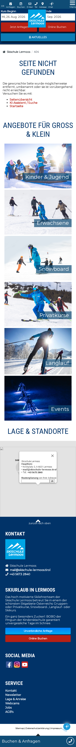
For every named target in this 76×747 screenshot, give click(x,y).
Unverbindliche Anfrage (38, 630)
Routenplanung (29, 478)
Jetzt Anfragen (19, 27)
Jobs (8, 707)
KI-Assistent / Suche (23, 102)
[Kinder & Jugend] (38, 165)
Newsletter (13, 695)
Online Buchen (57, 27)
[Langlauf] (38, 351)
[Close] (52, 455)
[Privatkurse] (38, 304)
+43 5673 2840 (19, 574)
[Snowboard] (38, 258)
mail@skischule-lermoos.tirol (30, 570)
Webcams (12, 703)
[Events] (38, 398)
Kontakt (11, 690)
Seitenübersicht (21, 99)
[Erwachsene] (38, 211)
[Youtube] (9, 664)
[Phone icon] (70, 741)
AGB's (9, 711)
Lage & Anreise (15, 699)
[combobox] (19, 17)
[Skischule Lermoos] (37, 19)
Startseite (16, 106)
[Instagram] (17, 664)
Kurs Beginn (8, 11)
